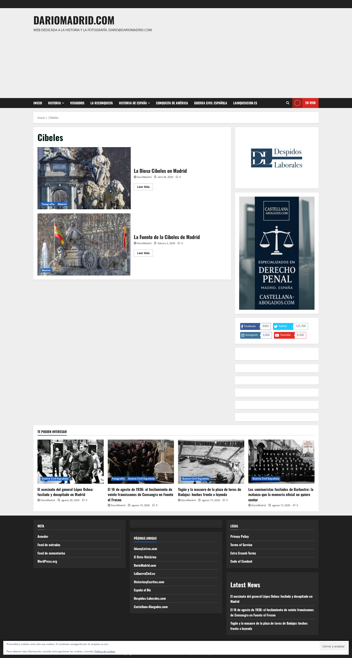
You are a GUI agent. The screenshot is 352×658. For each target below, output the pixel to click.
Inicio (37, 102)
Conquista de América (172, 102)
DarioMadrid (144, 177)
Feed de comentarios (51, 553)
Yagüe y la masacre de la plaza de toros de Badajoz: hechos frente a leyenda (209, 492)
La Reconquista (101, 102)
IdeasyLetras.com (145, 548)
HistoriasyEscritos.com (149, 581)
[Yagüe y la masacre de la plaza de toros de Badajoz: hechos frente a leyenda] (211, 462)
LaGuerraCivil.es (144, 573)
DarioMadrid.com (73, 19)
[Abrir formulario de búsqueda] (287, 103)
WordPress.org (47, 561)
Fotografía (48, 204)
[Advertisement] (175, 63)
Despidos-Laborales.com (150, 598)
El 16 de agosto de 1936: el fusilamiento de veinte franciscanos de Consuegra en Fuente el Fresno (140, 494)
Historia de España (133, 102)
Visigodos (77, 102)
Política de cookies (105, 651)
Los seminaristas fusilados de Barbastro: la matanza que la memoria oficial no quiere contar (280, 494)
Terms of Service (241, 544)
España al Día (142, 589)
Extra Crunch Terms (243, 553)
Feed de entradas (48, 544)
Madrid (62, 204)
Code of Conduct (241, 561)
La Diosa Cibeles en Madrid (84, 178)
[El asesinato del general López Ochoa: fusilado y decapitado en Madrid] (70, 462)
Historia (54, 102)
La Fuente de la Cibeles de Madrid (84, 244)
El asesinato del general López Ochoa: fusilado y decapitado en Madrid (65, 492)
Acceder (42, 536)
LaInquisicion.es (245, 102)
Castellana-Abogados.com (151, 606)
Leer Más (145, 187)
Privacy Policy (239, 536)
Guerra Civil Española (210, 102)
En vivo (310, 102)
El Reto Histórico (145, 556)
